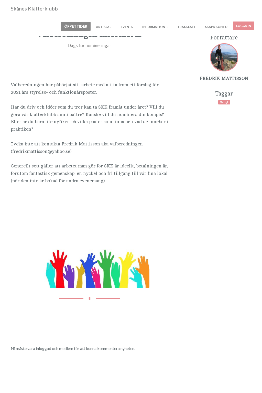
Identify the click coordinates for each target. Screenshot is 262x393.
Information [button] (154, 27)
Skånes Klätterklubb (34, 8)
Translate (186, 27)
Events (127, 27)
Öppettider (75, 26)
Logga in (243, 26)
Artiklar (104, 27)
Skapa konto (216, 27)
